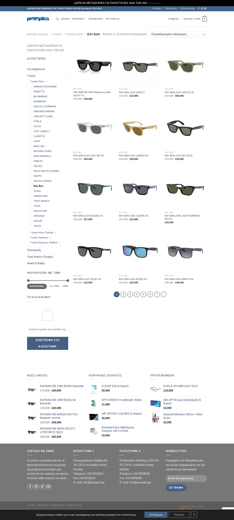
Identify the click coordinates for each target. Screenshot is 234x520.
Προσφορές (34, 250)
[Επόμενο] (164, 294)
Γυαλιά (56, 34)
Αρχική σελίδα (37, 34)
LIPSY (37, 141)
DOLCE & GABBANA (45, 106)
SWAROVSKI (41, 196)
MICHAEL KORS (42, 151)
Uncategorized (36, 69)
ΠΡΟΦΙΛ (157, 8)
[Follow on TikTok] (42, 487)
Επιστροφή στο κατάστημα (47, 343)
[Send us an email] (205, 8)
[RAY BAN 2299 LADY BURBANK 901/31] (186, 188)
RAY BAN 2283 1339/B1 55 (133, 215)
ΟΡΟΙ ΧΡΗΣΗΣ (74, 505)
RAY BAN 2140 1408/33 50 (133, 155)
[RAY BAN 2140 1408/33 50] (140, 128)
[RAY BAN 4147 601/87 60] (94, 251)
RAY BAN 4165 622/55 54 (133, 279)
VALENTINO (40, 211)
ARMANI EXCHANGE (45, 86)
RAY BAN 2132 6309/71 (132, 92)
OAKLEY (38, 161)
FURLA (37, 121)
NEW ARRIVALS (42, 156)
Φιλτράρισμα (37, 286)
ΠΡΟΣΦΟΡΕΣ (96, 19)
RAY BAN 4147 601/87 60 (87, 279)
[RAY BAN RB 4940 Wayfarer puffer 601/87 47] (94, 65)
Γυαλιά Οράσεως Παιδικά (43, 242)
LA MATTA (39, 136)
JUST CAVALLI (42, 131)
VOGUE (38, 220)
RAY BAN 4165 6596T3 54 (179, 279)
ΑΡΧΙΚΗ (65, 19)
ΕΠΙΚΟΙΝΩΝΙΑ (187, 8)
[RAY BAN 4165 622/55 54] (140, 251)
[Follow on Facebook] (199, 8)
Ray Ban (38, 186)
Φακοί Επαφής (36, 263)
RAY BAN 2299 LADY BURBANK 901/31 (182, 217)
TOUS (37, 206)
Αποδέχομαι (156, 514)
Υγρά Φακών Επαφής (40, 256)
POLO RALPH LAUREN (46, 171)
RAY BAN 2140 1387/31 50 (179, 92)
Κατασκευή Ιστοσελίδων (192, 506)
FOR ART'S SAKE (43, 116)
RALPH (37, 176)
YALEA (37, 225)
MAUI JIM (39, 146)
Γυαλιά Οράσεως (39, 237)
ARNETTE (39, 91)
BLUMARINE (40, 96)
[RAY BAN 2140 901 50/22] (186, 128)
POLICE (38, 166)
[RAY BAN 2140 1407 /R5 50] (94, 128)
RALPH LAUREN (43, 181)
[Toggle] (66, 76)
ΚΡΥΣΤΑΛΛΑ (112, 19)
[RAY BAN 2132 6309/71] (140, 65)
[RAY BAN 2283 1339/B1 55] (140, 188)
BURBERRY (40, 101)
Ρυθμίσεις (179, 514)
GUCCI (37, 126)
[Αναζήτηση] (57, 19)
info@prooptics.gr (94, 482)
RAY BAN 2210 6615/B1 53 (88, 215)
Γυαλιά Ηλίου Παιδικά (41, 232)
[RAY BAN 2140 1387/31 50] (186, 65)
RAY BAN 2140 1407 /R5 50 (88, 155)
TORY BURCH (41, 201)
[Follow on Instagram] (202, 8)
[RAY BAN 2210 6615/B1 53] (94, 188)
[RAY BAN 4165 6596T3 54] (186, 251)
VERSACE (39, 216)
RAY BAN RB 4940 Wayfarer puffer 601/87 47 (92, 94)
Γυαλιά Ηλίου (74, 34)
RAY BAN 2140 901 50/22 (179, 155)
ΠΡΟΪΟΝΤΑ (171, 8)
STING (37, 191)
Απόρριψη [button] (153, 3)
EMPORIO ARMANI (44, 111)
